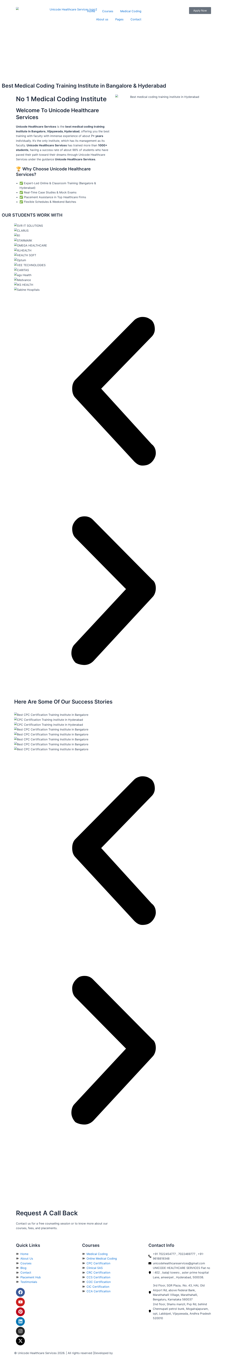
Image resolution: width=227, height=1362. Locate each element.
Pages (119, 19)
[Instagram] (20, 1331)
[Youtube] (20, 1302)
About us (102, 19)
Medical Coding (130, 11)
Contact (136, 19)
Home (91, 11)
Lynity (118, 1353)
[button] (113, 392)
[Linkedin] (20, 1321)
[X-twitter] (20, 1341)
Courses (107, 11)
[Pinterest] (20, 1311)
